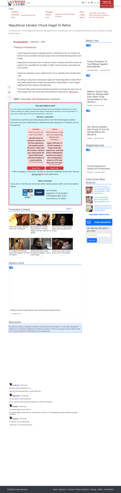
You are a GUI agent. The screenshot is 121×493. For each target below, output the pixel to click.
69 (87, 111)
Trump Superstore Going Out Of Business (98, 167)
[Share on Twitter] (9, 92)
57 (87, 150)
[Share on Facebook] (9, 87)
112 (9, 97)
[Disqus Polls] (45, 357)
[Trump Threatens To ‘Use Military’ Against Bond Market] (99, 51)
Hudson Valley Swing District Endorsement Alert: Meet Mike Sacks (101, 199)
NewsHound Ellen (92, 70)
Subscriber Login (106, 5)
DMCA (100, 489)
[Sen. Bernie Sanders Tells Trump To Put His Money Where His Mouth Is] (99, 116)
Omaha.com (31, 47)
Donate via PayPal (39, 192)
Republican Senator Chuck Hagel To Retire (40, 25)
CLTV (28, 3)
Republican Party (43, 99)
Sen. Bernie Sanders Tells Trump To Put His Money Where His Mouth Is (98, 130)
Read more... (74, 92)
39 (10, 267)
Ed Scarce (90, 172)
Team (55, 489)
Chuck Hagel (25, 99)
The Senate (55, 99)
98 (87, 75)
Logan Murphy (22, 42)
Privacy (93, 489)
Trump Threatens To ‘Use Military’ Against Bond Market (97, 64)
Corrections (109, 489)
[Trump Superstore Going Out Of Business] (99, 155)
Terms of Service (19, 331)
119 (88, 45)
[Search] (98, 2)
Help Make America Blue (99, 214)
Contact (71, 489)
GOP (33, 99)
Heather (89, 105)
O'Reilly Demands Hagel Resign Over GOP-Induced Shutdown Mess (35, 310)
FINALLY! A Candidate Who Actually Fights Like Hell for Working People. (103, 208)
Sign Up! (92, 240)
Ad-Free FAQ (36, 174)
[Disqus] (45, 404)
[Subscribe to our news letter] (95, 2)
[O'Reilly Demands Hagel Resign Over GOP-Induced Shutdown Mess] (45, 286)
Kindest (27, 197)
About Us (62, 489)
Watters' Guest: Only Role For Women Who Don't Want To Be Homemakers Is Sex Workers (98, 96)
